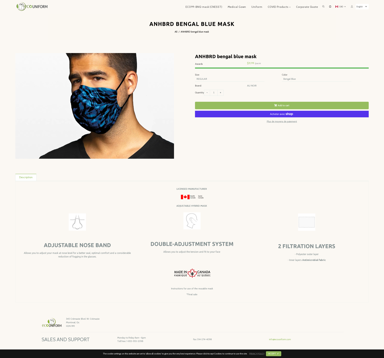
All (176, 31)
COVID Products (278, 7)
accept (273, 353)
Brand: (198, 85)
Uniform (256, 7)
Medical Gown (237, 7)
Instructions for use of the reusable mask (192, 288)
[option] (94, 106)
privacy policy (256, 353)
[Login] (351, 6)
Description (26, 177)
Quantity (199, 92)
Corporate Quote (307, 7)
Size (197, 74)
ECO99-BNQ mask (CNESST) (204, 7)
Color (284, 74)
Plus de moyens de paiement (282, 121)
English (360, 6)
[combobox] (362, 6)
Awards (199, 63)
